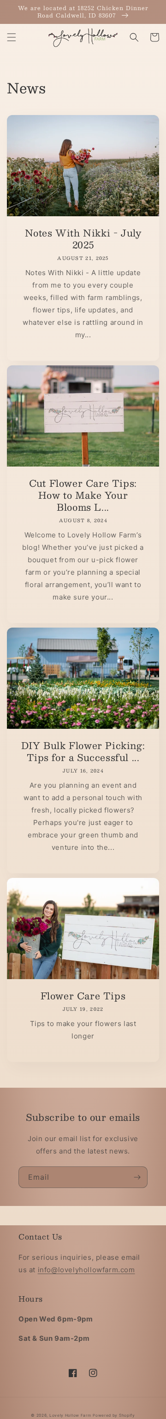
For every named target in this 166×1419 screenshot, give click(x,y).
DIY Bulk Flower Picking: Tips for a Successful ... (83, 751)
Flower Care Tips (83, 996)
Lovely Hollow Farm (70, 1415)
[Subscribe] (137, 1177)
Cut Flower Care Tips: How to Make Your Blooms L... (83, 495)
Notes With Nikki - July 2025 (83, 239)
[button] (11, 37)
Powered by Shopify (114, 1415)
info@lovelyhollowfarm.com (86, 1269)
